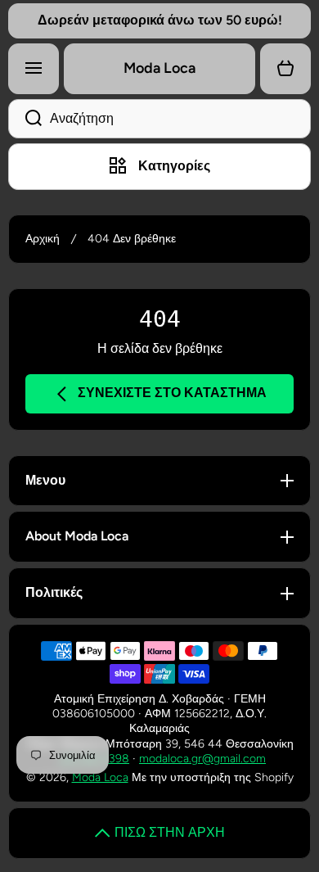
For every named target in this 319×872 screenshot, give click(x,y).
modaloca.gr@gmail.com (202, 759)
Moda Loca (100, 777)
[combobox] (159, 118)
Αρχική (42, 239)
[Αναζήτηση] (25, 118)
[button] (285, 68)
